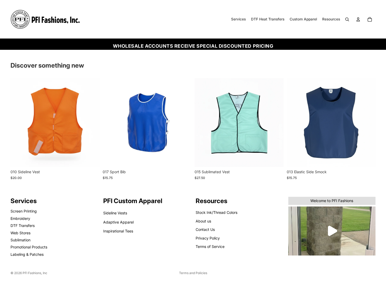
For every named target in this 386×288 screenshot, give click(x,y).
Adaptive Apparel (118, 222)
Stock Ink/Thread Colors (216, 212)
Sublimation (20, 240)
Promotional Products (29, 247)
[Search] (347, 19)
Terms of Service (210, 246)
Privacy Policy (208, 238)
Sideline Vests (115, 213)
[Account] (358, 19)
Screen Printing (24, 211)
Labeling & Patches (27, 254)
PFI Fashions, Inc (35, 273)
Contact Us (205, 229)
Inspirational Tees (118, 231)
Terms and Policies (193, 273)
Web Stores (20, 233)
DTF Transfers (23, 225)
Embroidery (20, 218)
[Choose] (91, 159)
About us (203, 221)
